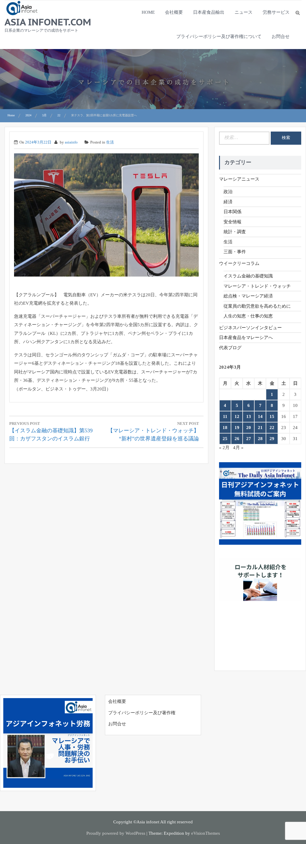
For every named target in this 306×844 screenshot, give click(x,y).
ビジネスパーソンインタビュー (250, 327)
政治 (228, 191)
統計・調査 (235, 231)
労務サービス (276, 12)
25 (225, 438)
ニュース (244, 12)
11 (225, 416)
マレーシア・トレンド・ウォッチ (257, 286)
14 (260, 416)
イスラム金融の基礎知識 (248, 276)
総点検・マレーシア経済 (248, 296)
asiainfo (71, 142)
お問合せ (281, 36)
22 (272, 427)
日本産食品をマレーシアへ (246, 337)
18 (225, 427)
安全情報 (232, 221)
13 (248, 416)
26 (237, 438)
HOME (148, 12)
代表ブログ (230, 347)
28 (260, 438)
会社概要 (174, 12)
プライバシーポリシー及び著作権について (218, 36)
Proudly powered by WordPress (115, 833)
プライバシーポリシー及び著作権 (141, 712)
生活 (110, 142)
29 (272, 438)
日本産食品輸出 (208, 12)
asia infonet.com (47, 22)
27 (248, 438)
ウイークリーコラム (239, 263)
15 (272, 416)
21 (260, 427)
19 (237, 427)
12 (237, 416)
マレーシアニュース (239, 179)
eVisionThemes (205, 833)
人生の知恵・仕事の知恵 (248, 316)
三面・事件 (235, 251)
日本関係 (232, 211)
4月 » (238, 447)
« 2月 (224, 447)
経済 (228, 201)
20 (248, 427)
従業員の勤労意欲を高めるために (257, 306)
